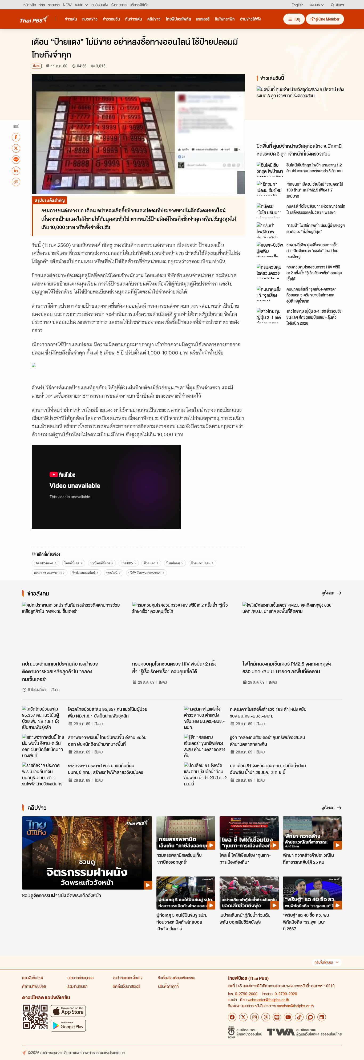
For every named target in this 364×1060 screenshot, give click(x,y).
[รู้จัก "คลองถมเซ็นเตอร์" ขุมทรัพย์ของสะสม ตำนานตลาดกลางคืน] (205, 746)
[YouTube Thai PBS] (288, 1017)
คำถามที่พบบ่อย (34, 986)
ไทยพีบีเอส (71, 563)
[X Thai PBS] (243, 1017)
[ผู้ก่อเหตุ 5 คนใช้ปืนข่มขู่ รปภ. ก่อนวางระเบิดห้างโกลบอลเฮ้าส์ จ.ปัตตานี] (185, 893)
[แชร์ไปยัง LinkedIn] (16, 170)
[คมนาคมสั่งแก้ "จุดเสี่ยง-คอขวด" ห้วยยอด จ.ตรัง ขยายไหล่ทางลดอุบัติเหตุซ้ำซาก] (270, 293)
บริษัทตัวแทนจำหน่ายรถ (144, 573)
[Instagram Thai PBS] (254, 1017)
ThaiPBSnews (44, 563)
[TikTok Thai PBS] (299, 1017)
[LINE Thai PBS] (277, 1017)
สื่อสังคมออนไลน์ (83, 573)
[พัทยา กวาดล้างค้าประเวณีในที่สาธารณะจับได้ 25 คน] (312, 832)
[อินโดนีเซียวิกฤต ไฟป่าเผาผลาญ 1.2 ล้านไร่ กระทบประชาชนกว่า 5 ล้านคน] (270, 169)
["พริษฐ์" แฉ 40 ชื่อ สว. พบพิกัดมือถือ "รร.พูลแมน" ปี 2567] (312, 893)
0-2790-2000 (246, 993)
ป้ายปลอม (173, 563)
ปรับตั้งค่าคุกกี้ (168, 986)
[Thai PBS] (34, 19)
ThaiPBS (127, 563)
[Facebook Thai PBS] (232, 1017)
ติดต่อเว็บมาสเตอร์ (126, 986)
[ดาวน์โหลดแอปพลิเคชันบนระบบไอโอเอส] (68, 1011)
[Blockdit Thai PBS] (310, 1017)
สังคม (36, 66)
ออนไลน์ (112, 573)
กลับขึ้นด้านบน (324, 962)
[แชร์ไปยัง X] (16, 148)
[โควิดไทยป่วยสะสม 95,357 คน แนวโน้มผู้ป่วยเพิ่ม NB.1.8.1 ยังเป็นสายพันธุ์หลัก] (43, 718)
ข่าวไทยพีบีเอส (100, 563)
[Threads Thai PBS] (265, 1017)
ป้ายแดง (149, 563)
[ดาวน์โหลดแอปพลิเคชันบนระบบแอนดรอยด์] (68, 1025)
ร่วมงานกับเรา (77, 986)
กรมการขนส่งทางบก (48, 573)
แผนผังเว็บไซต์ (32, 977)
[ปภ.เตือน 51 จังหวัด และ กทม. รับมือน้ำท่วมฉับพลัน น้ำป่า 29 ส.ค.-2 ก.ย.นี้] (205, 774)
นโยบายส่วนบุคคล (80, 977)
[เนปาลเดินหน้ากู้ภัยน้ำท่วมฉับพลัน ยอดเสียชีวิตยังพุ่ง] (249, 893)
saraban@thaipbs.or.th (295, 1005)
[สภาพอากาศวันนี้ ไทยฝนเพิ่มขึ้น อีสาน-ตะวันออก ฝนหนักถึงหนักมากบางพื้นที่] (43, 746)
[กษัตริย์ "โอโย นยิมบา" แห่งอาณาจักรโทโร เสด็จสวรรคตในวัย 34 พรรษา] (270, 210)
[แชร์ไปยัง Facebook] (16, 137)
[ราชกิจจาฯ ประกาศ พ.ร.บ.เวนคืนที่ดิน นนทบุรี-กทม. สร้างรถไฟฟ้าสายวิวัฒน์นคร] (43, 774)
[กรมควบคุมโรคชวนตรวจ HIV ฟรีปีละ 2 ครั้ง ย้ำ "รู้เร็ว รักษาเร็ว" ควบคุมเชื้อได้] (270, 271)
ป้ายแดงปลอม (201, 563)
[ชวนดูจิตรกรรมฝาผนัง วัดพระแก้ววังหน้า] (87, 853)
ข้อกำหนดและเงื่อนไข (127, 977)
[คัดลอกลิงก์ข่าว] (16, 181)
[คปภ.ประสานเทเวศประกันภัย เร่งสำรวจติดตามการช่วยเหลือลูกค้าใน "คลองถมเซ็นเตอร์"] (72, 630)
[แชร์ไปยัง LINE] (16, 159)
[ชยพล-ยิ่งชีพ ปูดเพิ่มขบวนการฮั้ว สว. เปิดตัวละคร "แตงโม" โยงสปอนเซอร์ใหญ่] (270, 249)
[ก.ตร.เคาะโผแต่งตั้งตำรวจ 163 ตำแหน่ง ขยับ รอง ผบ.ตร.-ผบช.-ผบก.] (205, 718)
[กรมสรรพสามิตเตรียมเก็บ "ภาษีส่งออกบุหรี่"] (185, 832)
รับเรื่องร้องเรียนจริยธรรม (176, 977)
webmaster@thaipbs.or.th (268, 999)
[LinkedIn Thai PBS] (321, 1017)
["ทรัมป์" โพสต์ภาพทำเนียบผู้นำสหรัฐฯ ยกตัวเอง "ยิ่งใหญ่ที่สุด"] (270, 229)
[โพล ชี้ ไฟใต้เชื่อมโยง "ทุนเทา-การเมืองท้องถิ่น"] (249, 832)
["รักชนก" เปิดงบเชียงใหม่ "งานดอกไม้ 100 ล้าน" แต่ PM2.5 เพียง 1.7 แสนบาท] (270, 188)
